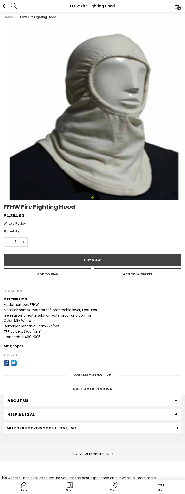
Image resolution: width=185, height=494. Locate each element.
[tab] (92, 401)
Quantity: (12, 231)
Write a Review (15, 223)
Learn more (146, 477)
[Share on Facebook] (6, 363)
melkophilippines (99, 454)
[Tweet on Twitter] (14, 363)
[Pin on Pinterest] (21, 363)
